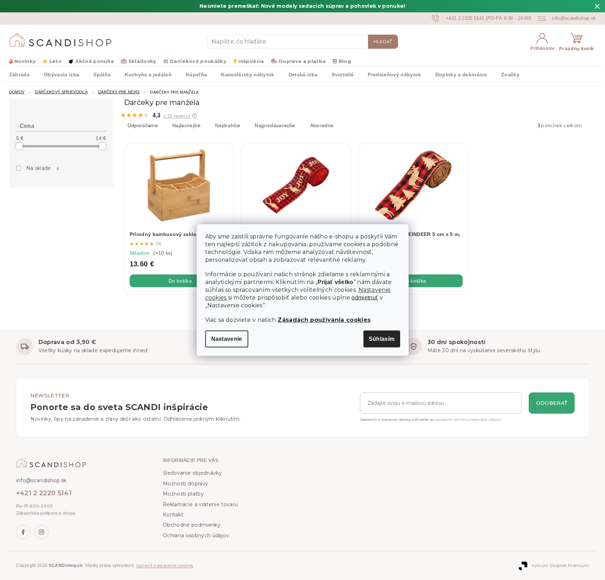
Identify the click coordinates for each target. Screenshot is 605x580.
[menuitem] (19, 74)
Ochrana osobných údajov (196, 535)
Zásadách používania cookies (324, 319)
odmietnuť (364, 298)
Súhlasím (382, 339)
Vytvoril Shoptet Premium (560, 565)
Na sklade (42, 168)
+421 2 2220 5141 (44, 493)
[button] (194, 115)
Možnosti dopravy (185, 483)
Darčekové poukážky (198, 61)
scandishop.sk (41, 532)
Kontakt (173, 514)
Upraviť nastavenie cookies (165, 565)
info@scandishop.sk (41, 480)
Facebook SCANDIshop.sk (23, 532)
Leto (55, 61)
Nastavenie (226, 339)
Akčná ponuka (94, 61)
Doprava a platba (302, 61)
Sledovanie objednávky (192, 473)
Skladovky (142, 61)
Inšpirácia (251, 61)
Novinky (25, 61)
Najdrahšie (227, 125)
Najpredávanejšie (275, 125)
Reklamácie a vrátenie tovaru (200, 504)
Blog (345, 61)
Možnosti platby (183, 494)
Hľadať (383, 41)
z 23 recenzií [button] (177, 116)
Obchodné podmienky (191, 525)
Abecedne (322, 125)
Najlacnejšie (186, 125)
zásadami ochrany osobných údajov (468, 419)
